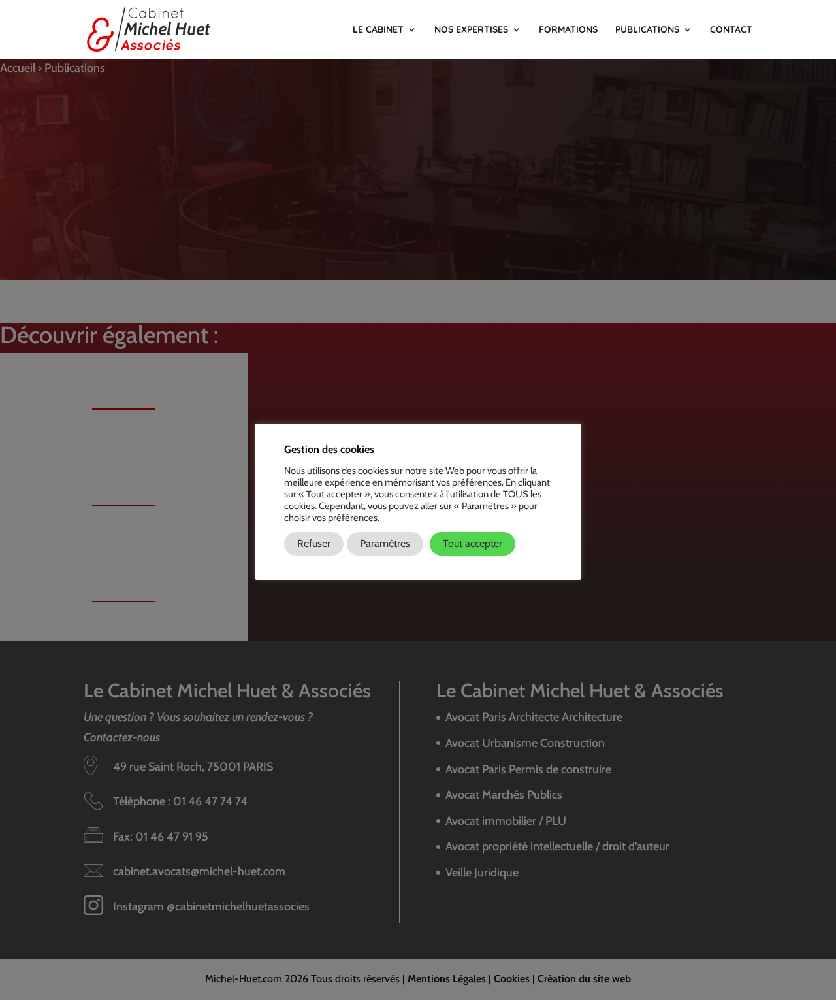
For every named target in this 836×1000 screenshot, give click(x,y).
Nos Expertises (471, 30)
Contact (731, 30)
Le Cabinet (378, 30)
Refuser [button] (313, 543)
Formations (568, 30)
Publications (647, 30)
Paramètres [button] (385, 543)
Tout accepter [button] (472, 543)
